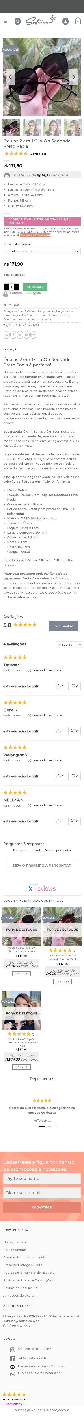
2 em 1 (22, 311)
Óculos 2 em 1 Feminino (31, 315)
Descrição (10, 349)
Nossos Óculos (14, 1242)
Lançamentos (46, 311)
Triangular (45, 319)
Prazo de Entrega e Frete (22, 1265)
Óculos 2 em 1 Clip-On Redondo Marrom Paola (62, 957)
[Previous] (10, 77)
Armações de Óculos (19, 1295)
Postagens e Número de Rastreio (28, 1272)
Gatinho (32, 311)
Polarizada (10, 319)
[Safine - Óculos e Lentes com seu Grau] (40, 21)
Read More (21, 973)
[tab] (42, 350)
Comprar (35, 287)
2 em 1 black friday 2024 (24, 325)
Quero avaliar (64, 625)
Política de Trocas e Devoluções (28, 1280)
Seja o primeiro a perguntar (42, 866)
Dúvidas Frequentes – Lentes (25, 1257)
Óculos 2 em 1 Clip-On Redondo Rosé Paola (21, 949)
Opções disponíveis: (17, 244)
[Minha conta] (65, 21)
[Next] (73, 77)
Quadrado (31, 319)
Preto (21, 319)
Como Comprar (14, 1249)
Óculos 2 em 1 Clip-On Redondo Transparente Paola (21, 1042)
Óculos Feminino (57, 315)
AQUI (56, 477)
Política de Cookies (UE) (21, 1288)
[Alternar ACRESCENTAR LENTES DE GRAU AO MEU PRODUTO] (42, 221)
